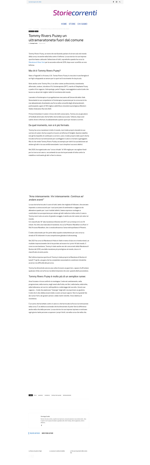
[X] (34, 47)
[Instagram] (116, 2)
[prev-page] (30, 456)
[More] (38, 47)
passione (40, 395)
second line (36, 29)
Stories (36, 31)
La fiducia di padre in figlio (35, 451)
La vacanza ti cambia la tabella (57, 451)
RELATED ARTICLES (35, 433)
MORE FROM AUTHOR (47, 433)
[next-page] (32, 456)
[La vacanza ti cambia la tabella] (58, 443)
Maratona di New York (37, 62)
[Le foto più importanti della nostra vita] (79, 443)
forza (35, 395)
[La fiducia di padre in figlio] (38, 443)
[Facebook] (113, 2)
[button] (90, 24)
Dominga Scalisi (34, 43)
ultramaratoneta (67, 395)
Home (30, 29)
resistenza (47, 395)
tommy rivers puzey (56, 395)
